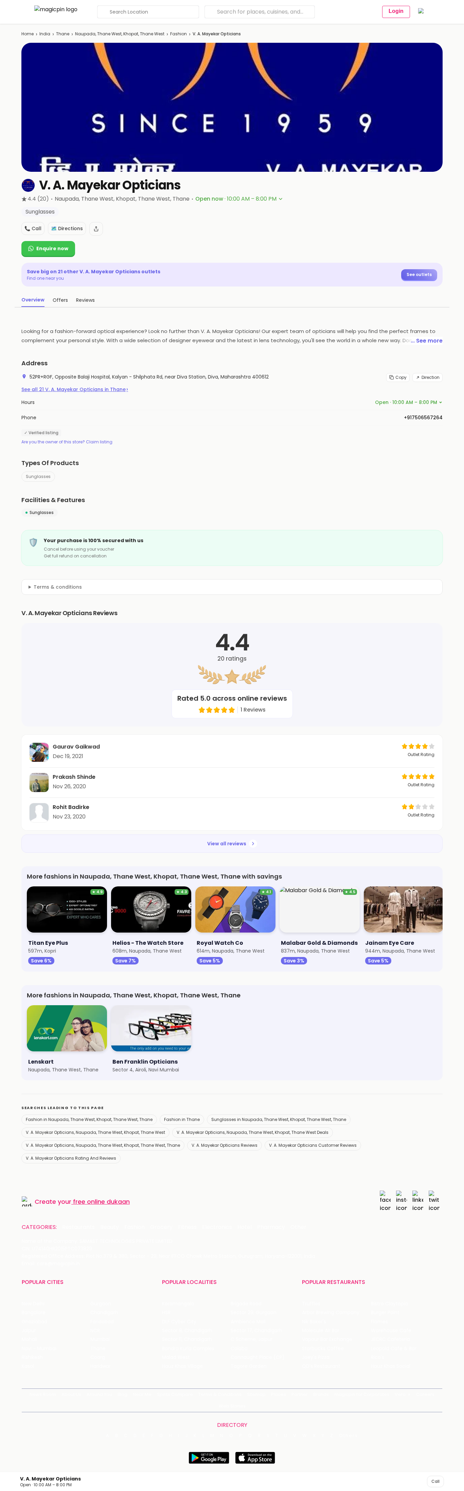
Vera (400, 1394)
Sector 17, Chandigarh (256, 1330)
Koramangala (178, 1304)
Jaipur (29, 1330)
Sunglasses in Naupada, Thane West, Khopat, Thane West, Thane (278, 1119)
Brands (321, 1394)
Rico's (377, 1357)
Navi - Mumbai (39, 1348)
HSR (166, 1312)
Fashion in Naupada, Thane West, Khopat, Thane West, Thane (89, 1119)
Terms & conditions (58, 587)
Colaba (239, 1348)
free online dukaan (101, 1201)
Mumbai (100, 1339)
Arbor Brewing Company (330, 1312)
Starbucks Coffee (323, 1348)
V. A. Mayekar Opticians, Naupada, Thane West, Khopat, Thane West (95, 1132)
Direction (431, 377)
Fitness (187, 1227)
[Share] (96, 229)
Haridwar (100, 1366)
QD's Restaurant (321, 1366)
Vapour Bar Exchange (327, 1339)
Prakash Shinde (74, 777)
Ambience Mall (248, 1322)
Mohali (29, 1339)
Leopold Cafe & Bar (393, 1348)
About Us (71, 1394)
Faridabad (102, 1322)
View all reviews (226, 843)
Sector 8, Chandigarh (187, 1330)
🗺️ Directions (67, 228)
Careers (425, 1394)
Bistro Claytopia (389, 1304)
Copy (401, 377)
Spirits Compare (175, 1394)
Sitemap (256, 1394)
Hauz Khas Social (390, 1366)
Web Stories (232, 1406)
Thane (62, 34)
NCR (95, 1330)
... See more (427, 341)
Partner (299, 1394)
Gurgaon (100, 1304)
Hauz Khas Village (182, 1366)
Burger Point (385, 1312)
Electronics (217, 1227)
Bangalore (34, 1312)
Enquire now (52, 248)
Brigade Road (246, 1304)
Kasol (28, 1366)
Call (435, 1481)
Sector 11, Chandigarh (187, 1339)
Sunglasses (38, 476)
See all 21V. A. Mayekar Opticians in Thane (74, 389)
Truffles (311, 1304)
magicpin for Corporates (361, 1394)
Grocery (161, 1227)
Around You (99, 1394)
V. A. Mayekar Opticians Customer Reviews (313, 1145)
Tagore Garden (249, 1366)
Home (27, 34)
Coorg (97, 1357)
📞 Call (32, 228)
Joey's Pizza (315, 1357)
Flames (379, 1322)
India (44, 34)
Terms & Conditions (220, 1394)
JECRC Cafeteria (390, 1339)
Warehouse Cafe (391, 1330)
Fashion (178, 34)
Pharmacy (271, 1227)
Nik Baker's (314, 1322)
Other (298, 1227)
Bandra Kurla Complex (188, 1348)
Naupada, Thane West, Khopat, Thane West (119, 34)
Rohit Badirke (71, 807)
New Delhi (33, 1304)
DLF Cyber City (179, 1322)
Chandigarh (104, 1312)
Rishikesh (32, 1357)
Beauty (109, 1227)
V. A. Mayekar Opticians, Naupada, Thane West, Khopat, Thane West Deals (252, 1132)
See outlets (419, 274)
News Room (43, 1394)
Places (278, 1394)
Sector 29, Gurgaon (253, 1312)
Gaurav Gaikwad (76, 747)
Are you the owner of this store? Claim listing (66, 442)
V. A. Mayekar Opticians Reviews (224, 1145)
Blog (122, 1394)
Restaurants (78, 1227)
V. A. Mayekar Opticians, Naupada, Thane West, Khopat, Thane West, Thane (103, 1145)
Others (348, 1436)
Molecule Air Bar (320, 1330)
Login (396, 11)
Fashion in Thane (182, 1119)
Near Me (142, 1394)
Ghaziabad (34, 1322)
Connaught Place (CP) (258, 1357)
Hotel (244, 1227)
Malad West (176, 1357)
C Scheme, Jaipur (251, 1339)
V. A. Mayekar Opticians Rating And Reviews (71, 1158)
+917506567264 (423, 417)
